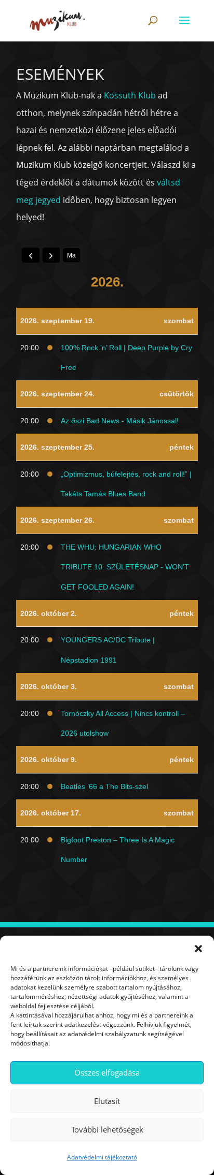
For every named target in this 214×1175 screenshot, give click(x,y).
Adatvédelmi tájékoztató (102, 1157)
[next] (51, 255)
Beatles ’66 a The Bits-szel (104, 786)
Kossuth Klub (130, 95)
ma (71, 255)
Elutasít (107, 1101)
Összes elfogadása (107, 1072)
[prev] (30, 255)
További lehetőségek (107, 1129)
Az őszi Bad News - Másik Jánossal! (120, 421)
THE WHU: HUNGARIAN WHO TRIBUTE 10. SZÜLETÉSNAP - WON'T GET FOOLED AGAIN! (125, 567)
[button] (198, 948)
